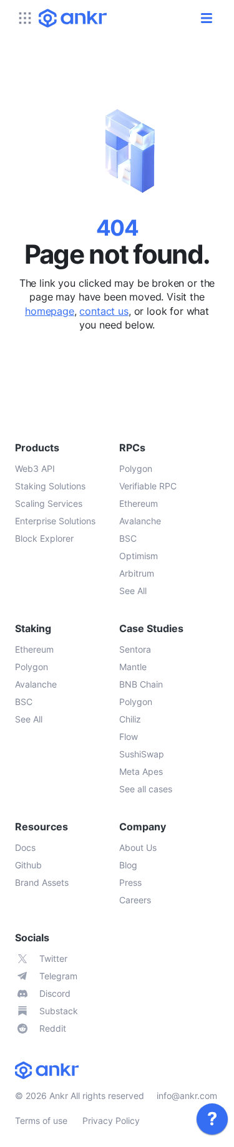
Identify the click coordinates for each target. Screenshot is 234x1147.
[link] (212, 1119)
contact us (103, 311)
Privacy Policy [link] (111, 1120)
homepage (49, 311)
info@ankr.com (187, 1095)
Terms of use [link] (41, 1120)
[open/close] (206, 18)
